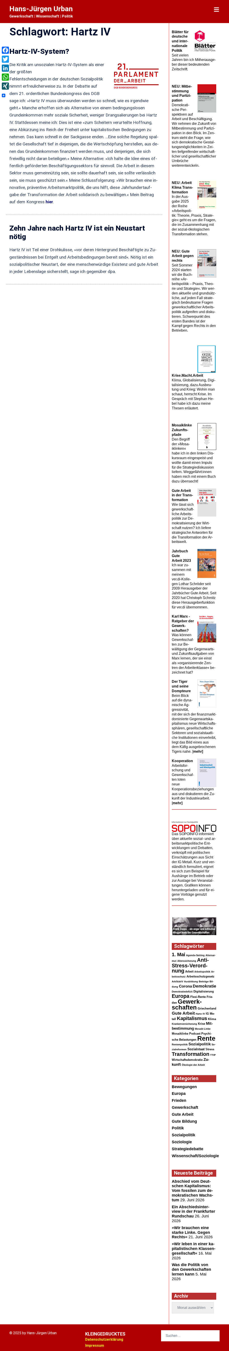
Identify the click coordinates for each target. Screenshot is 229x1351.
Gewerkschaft (185, 1107)
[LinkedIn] (5, 68)
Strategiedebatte (187, 1149)
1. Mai (178, 954)
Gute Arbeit (183, 1013)
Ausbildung (191, 981)
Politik (178, 1128)
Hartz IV (200, 1013)
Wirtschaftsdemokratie (187, 1059)
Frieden (179, 1100)
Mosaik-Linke (202, 1028)
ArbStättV (177, 981)
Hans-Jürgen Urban (41, 8)
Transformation (190, 1054)
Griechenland (207, 1008)
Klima (212, 1019)
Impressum (94, 1345)
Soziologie (182, 1142)
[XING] (5, 86)
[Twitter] (5, 59)
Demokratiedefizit (182, 991)
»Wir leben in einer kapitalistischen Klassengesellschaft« (193, 1249)
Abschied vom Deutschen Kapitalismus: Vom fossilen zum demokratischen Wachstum (192, 1190)
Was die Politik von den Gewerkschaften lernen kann (191, 1269)
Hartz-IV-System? (39, 51)
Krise (201, 1023)
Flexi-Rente (198, 997)
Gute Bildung (184, 1121)
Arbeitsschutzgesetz (200, 976)
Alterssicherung (186, 961)
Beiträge (204, 981)
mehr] (198, 751)
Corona (185, 986)
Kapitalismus (192, 1018)
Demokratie (204, 986)
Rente (206, 1038)
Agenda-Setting (195, 955)
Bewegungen (184, 1087)
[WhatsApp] (5, 77)
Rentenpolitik (180, 1044)
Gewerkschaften (187, 1004)
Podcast (194, 1033)
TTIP (213, 1055)
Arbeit (189, 971)
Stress (210, 1049)
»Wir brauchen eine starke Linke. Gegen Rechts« (191, 1232)
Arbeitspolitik (202, 971)
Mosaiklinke (180, 1033)
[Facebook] (5, 50)
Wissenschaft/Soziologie (195, 1156)
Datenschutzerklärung (104, 1339)
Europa (180, 996)
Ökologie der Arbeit (193, 1065)
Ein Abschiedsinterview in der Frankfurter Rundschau (193, 1212)
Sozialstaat (196, 1049)
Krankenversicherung (184, 1023)
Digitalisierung (203, 991)
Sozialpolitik (200, 1044)
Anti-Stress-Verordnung (190, 965)
